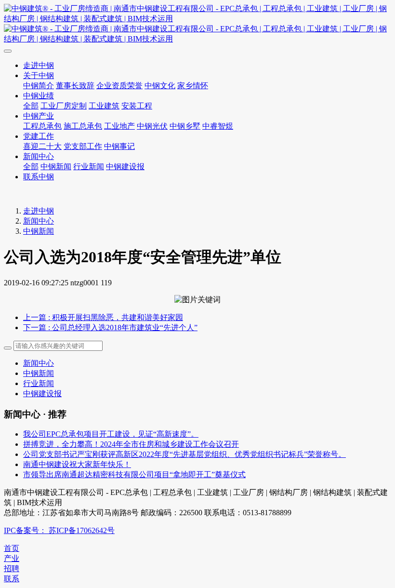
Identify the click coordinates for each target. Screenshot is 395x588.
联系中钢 (38, 177)
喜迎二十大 (42, 146)
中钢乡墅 (185, 126)
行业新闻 (88, 166)
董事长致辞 (75, 85)
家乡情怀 (192, 85)
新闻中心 (38, 156)
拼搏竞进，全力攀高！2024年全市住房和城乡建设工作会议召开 (131, 444)
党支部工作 (83, 146)
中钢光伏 (152, 126)
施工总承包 (83, 126)
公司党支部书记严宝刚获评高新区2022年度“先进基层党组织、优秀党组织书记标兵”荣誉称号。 (184, 454)
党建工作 (38, 136)
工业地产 (119, 126)
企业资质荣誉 (119, 85)
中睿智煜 (217, 126)
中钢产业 (38, 116)
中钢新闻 (55, 166)
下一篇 (110, 327)
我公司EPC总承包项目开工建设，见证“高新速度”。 (110, 434)
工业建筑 (104, 106)
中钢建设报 (125, 166)
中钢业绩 (38, 96)
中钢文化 (160, 85)
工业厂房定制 (63, 106)
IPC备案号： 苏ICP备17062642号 (59, 530)
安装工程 (136, 106)
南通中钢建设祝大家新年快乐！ (77, 464)
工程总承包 (42, 126)
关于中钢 (38, 75)
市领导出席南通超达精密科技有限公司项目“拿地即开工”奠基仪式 (134, 474)
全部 (31, 106)
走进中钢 (38, 65)
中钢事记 (119, 146)
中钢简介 (38, 85)
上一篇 (103, 317)
